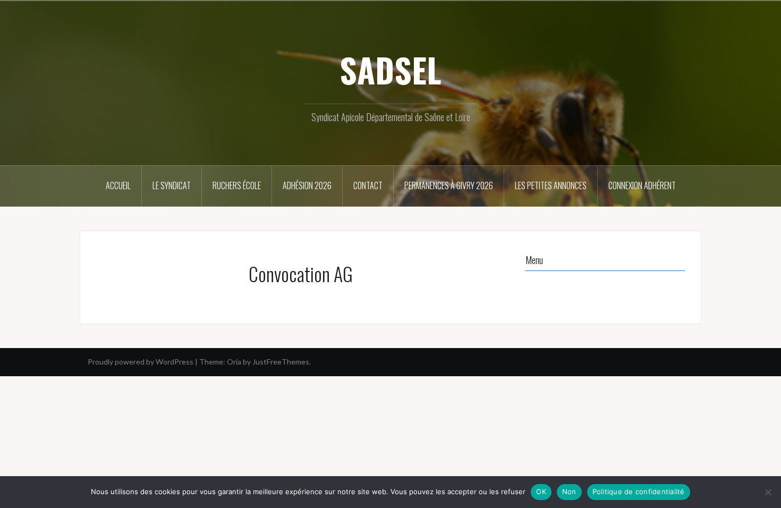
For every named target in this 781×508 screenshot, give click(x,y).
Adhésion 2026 (307, 185)
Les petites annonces (551, 185)
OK (541, 491)
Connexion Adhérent (642, 185)
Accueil (118, 185)
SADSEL (390, 69)
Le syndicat (171, 185)
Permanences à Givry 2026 (448, 185)
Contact (368, 185)
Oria (234, 361)
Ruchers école (237, 185)
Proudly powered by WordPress (140, 361)
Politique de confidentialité (638, 491)
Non (569, 491)
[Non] (767, 492)
